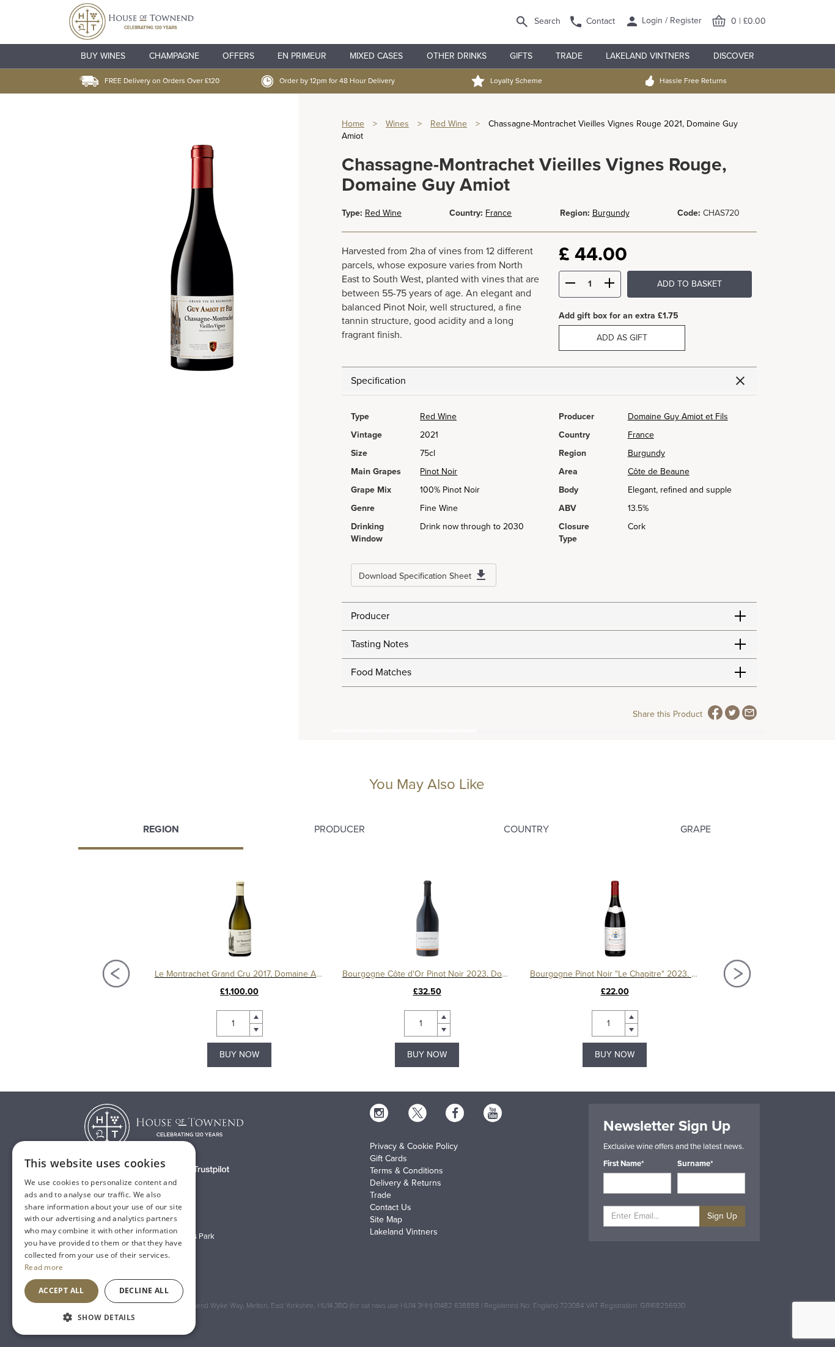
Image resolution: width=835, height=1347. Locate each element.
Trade (569, 56)
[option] (239, 973)
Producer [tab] (339, 829)
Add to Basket (689, 284)
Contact (600, 21)
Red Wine (448, 124)
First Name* (623, 1164)
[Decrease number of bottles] (570, 284)
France (498, 213)
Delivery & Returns (405, 1183)
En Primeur (302, 56)
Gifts (521, 56)
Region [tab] (161, 829)
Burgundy (611, 213)
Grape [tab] (695, 829)
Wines (397, 124)
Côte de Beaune (659, 471)
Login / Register (670, 20)
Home (353, 124)
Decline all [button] (144, 1290)
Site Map (386, 1219)
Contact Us (390, 1207)
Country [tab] (526, 829)
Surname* (695, 1164)
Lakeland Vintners (648, 56)
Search (547, 21)
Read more (44, 1267)
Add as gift (622, 337)
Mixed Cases (376, 56)
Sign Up (722, 1216)
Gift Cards (388, 1158)
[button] (103, 1317)
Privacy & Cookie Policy (414, 1146)
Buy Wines (103, 56)
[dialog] (104, 1238)
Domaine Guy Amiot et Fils (678, 416)
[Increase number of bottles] (609, 284)
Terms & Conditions (406, 1170)
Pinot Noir (438, 471)
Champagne (174, 56)
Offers (238, 56)
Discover (733, 56)
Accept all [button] (61, 1290)
